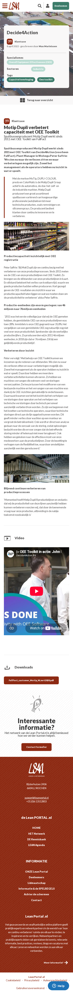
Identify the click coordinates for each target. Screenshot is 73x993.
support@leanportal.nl (37, 797)
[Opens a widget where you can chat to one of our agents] (58, 986)
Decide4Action (22, 32)
